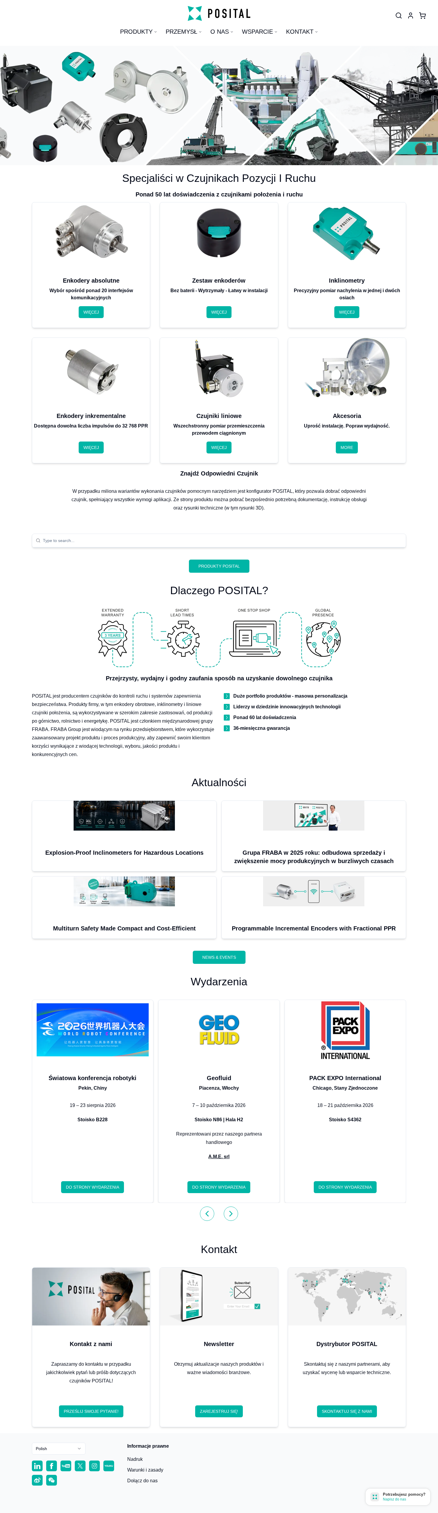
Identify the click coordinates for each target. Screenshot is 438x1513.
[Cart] (422, 15)
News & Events (219, 957)
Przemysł (181, 31)
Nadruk (135, 1459)
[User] (398, 15)
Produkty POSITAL (219, 566)
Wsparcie (257, 31)
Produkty (136, 31)
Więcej (91, 312)
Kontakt (299, 31)
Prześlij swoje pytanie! (91, 1411)
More (347, 447)
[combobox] (222, 540)
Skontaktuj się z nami (347, 1411)
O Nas (219, 31)
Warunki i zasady (145, 1469)
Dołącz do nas (142, 1480)
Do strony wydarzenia (92, 1187)
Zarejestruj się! (219, 1411)
